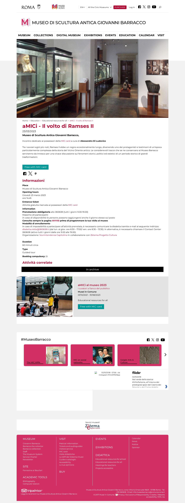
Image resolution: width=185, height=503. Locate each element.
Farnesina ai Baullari (32, 470)
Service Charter (30, 457)
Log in (132, 7)
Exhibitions (93, 35)
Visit (161, 35)
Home (25, 121)
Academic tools (35, 477)
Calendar (146, 35)
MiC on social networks (80, 361)
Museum (24, 35)
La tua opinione (66, 465)
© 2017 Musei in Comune (104, 495)
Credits (153, 495)
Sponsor (136, 447)
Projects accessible (104, 468)
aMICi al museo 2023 (92, 285)
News (134, 441)
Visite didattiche (67, 454)
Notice (135, 444)
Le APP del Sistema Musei (71, 457)
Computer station (31, 484)
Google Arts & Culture (127, 361)
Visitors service (66, 449)
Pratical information (68, 443)
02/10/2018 (146, 382)
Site (25, 466)
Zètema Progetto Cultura (103, 235)
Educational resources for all (54, 121)
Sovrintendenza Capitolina (53, 235)
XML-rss (161, 497)
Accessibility (65, 462)
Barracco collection (32, 449)
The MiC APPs (33, 362)
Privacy (121, 495)
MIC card (65, 141)
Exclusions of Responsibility (137, 495)
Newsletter (28, 459)
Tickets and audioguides (70, 446)
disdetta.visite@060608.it (35, 229)
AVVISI (55, 220)
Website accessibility (155, 496)
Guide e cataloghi (67, 459)
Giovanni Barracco (31, 443)
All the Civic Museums (98, 7)
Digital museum (69, 35)
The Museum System (32, 454)
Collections (43, 35)
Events (110, 35)
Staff (25, 451)
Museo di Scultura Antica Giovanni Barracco (89, 22)
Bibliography (29, 481)
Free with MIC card (35, 167)
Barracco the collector (33, 446)
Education (127, 35)
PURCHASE (120, 7)
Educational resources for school (111, 459)
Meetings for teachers (106, 465)
